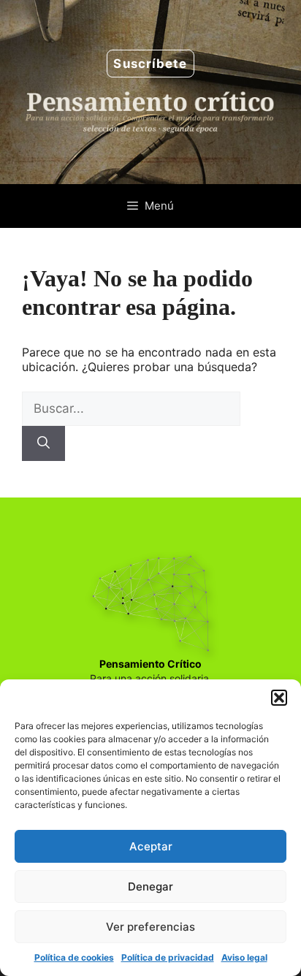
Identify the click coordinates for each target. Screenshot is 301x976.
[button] (279, 697)
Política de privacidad (167, 957)
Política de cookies (74, 957)
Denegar (150, 886)
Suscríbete (150, 63)
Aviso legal (244, 957)
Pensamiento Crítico (150, 663)
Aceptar (150, 846)
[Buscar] (43, 443)
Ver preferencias (150, 927)
